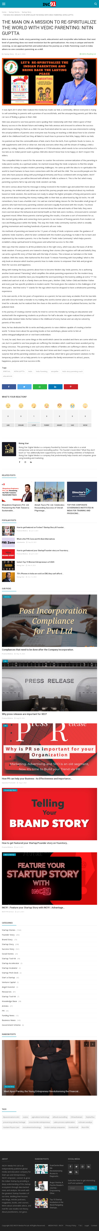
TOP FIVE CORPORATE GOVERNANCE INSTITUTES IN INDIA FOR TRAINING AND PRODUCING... (80, 509)
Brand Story (7, 939)
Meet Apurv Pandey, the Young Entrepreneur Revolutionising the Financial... (42, 1091)
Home (4, 12)
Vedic (30, 371)
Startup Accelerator (10, 963)
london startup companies (54, 1127)
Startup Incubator (10, 968)
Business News (9, 1020)
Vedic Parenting (41, 371)
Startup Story (26, 12)
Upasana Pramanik (8, 783)
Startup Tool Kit (9, 958)
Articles (5, 1006)
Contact (94, 1225)
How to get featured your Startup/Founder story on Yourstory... (43, 550)
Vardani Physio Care (11, 1127)
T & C (80, 1225)
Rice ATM (85, 1127)
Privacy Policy (71, 1225)
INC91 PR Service (8, 912)
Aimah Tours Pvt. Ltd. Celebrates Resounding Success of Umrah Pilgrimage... (49, 508)
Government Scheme (11, 1025)
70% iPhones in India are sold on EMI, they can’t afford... (40, 574)
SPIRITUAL (6, 371)
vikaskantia (21, 542)
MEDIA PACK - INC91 (55, 1225)
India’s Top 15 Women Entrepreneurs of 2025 (35, 562)
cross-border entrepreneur (39, 1122)
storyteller (55, 371)
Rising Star (24, 443)
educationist (7, 376)
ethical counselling (60, 1117)
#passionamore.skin (11, 1117)
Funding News (8, 1015)
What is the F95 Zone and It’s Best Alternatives (36, 539)
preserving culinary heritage (14, 1122)
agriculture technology (40, 1117)
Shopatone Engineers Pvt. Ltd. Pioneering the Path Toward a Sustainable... (15, 508)
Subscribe (91, 1188)
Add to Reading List (88, 54)
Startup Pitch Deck (10, 972)
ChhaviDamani (76, 1117)
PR (3, 1010)
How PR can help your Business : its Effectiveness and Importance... (37, 778)
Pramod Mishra (22, 531)
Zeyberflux (90, 1117)
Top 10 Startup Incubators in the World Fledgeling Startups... (56, 1204)
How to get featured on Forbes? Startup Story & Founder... (41, 527)
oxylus (25, 1117)
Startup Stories (14, 12)
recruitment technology (32, 1127)
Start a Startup (8, 977)
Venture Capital (8, 982)
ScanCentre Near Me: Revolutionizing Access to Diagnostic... (57, 1170)
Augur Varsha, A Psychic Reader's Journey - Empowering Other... (56, 1187)
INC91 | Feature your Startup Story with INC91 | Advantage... (33, 907)
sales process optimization (64, 1122)
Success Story (8, 949)
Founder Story (8, 934)
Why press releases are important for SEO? (24, 714)
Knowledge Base (9, 1001)
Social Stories (8, 953)
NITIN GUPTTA (19, 371)
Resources (6, 991)
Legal (87, 1225)
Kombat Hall (73, 1127)
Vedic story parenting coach (72, 371)
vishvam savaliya (85, 1122)
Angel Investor (8, 987)
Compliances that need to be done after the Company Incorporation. (38, 649)
